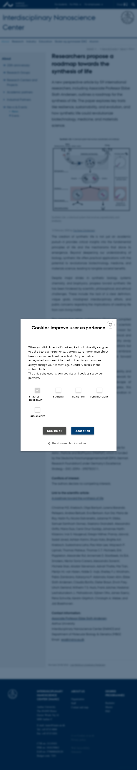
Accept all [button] (82, 430)
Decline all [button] (54, 430)
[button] (68, 443)
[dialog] (68, 385)
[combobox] (110, 325)
